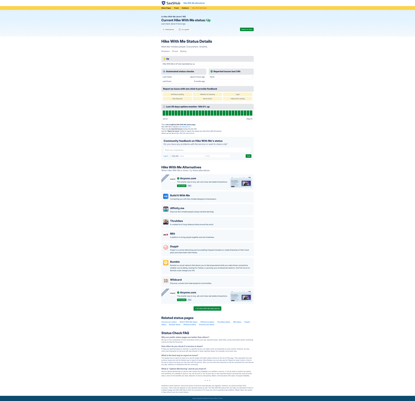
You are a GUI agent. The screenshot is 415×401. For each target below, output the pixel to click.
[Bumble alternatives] (165, 262)
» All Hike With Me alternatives (207, 308)
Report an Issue (246, 29)
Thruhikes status (223, 322)
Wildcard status (189, 324)
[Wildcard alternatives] (165, 280)
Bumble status (174, 324)
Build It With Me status (188, 322)
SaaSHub (205, 398)
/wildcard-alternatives (172, 277)
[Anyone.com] (172, 179)
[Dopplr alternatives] (165, 247)
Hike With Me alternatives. (185, 133)
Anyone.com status (169, 322)
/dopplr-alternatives (171, 244)
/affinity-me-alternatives (173, 206)
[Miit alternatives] (165, 234)
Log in (166, 156)
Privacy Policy (213, 398)
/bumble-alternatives (171, 259)
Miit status (237, 322)
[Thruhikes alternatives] (165, 221)
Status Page (196, 398)
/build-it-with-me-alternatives (175, 193)
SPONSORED (165, 178)
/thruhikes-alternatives (172, 218)
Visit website (182, 186)
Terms (221, 398)
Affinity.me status (207, 322)
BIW (166, 196)
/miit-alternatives (170, 231)
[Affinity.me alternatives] (165, 209)
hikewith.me (186, 127)
